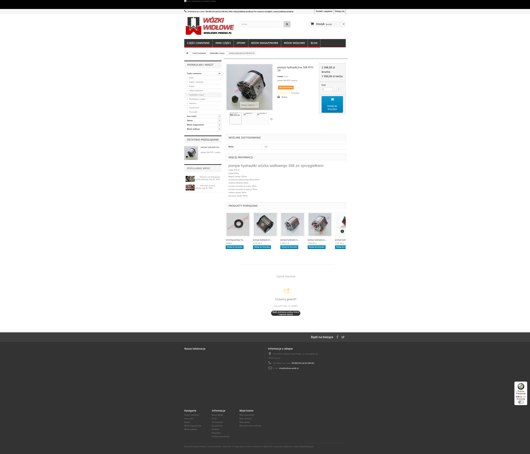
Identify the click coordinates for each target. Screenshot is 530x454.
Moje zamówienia (246, 415)
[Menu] (525, 383)
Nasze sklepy (217, 415)
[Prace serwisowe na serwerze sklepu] (265, 4)
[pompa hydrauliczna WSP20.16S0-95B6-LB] (292, 224)
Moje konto (246, 410)
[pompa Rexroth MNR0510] (263, 118)
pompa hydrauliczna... (211, 147)
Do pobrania (217, 426)
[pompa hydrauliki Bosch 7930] (249, 118)
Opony (241, 43)
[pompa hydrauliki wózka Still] (265, 224)
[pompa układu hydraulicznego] (320, 224)
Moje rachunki (245, 419)
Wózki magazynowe (264, 43)
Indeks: (280, 76)
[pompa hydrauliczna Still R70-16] (236, 118)
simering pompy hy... (235, 240)
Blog (314, 43)
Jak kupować (217, 422)
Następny (271, 119)
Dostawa (215, 429)
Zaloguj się (339, 11)
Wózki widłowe (294, 43)
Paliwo (191, 86)
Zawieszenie (194, 108)
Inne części (223, 43)
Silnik (191, 78)
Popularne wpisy (198, 168)
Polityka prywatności (221, 437)
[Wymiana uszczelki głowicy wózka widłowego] (190, 179)
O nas (214, 419)
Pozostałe (193, 112)
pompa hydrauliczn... (262, 240)
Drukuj (284, 97)
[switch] (521, 402)
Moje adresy (244, 422)
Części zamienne (198, 43)
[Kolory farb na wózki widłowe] (190, 187)
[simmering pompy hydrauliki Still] (238, 224)
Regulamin (216, 433)
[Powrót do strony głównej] (187, 53)
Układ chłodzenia (196, 91)
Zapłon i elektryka (196, 82)
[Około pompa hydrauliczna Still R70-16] (191, 153)
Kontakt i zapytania (324, 11)
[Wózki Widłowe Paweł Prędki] (209, 26)
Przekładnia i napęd (197, 99)
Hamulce (192, 103)
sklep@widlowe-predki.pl (289, 368)
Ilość (324, 85)
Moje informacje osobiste (250, 426)
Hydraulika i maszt (196, 95)
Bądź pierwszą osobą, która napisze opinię (286, 313)
